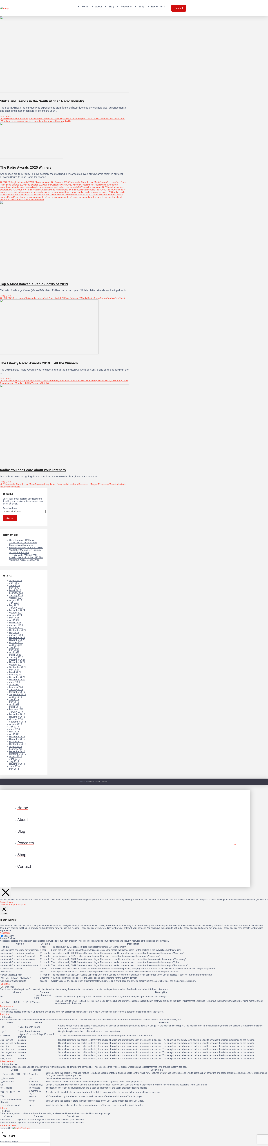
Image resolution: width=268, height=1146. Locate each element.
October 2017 (16, 741)
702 (34, 182)
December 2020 (17, 677)
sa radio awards (31, 197)
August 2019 (15, 697)
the (91, 197)
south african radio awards (77, 197)
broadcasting (22, 118)
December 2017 (17, 736)
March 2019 (15, 707)
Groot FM (84, 184)
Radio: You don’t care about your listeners (33, 470)
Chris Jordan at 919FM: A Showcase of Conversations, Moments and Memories (23, 542)
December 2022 (17, 637)
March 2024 (15, 622)
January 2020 (16, 689)
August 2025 (15, 600)
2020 (2, 182)
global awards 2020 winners (66, 184)
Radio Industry (71, 192)
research (29, 121)
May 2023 (14, 632)
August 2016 (15, 756)
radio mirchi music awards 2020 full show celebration (85, 194)
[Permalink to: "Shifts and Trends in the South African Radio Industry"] (67, 91)
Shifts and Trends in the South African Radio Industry (42, 101)
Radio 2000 (100, 189)
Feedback (73, 484)
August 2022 (15, 645)
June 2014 (14, 766)
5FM (7, 118)
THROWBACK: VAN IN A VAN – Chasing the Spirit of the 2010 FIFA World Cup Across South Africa (26, 557)
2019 (2, 298)
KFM (18, 189)
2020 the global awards (16, 182)
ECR (62, 298)
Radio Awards (113, 189)
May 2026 (14, 588)
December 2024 (17, 610)
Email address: (10, 508)
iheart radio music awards (39, 187)
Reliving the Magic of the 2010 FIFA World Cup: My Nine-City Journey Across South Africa (26, 550)
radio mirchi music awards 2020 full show (39, 194)
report (22, 121)
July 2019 (14, 699)
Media (116, 118)
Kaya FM (11, 189)
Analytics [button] (4, 1014)
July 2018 (14, 726)
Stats (57, 121)
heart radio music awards (101, 184)
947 (10, 298)
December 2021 (17, 660)
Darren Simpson (108, 182)
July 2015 (14, 761)
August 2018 (15, 724)
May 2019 (14, 702)
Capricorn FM (35, 118)
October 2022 (16, 642)
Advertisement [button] (7, 1061)
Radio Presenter (15, 197)
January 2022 (16, 657)
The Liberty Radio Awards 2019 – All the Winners (39, 363)
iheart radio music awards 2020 (67, 187)
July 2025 (14, 603)
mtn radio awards (67, 189)
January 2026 (16, 595)
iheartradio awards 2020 (95, 187)
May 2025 (14, 605)
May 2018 (14, 731)
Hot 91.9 (86, 380)
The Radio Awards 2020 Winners (25, 167)
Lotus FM (44, 189)
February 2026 (16, 593)
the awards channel (102, 197)
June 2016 (14, 759)
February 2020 (16, 687)
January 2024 (16, 625)
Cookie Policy (6, 902)
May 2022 (14, 650)
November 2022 (17, 640)
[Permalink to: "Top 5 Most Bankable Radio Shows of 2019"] (66, 274)
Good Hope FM (105, 118)
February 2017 (16, 749)
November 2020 (17, 679)
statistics (50, 121)
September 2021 (17, 667)
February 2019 (16, 709)
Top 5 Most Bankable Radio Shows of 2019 (34, 284)
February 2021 (16, 674)
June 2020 (14, 682)
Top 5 (122, 298)
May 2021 (14, 669)
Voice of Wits (37, 383)
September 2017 (17, 744)
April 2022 (14, 652)
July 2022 (14, 647)
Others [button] (3, 1108)
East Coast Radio (90, 118)
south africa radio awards (51, 197)
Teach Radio (14, 486)
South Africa (113, 298)
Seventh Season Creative (97, 782)
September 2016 (17, 754)
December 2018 (17, 714)
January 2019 (16, 712)
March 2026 (15, 590)
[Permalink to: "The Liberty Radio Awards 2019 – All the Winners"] (49, 353)
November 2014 (17, 764)
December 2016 (17, 751)
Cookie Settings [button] (7, 904)
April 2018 (14, 734)
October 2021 (16, 665)
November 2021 (17, 662)
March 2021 (15, 672)
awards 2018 (49, 182)
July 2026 (14, 583)
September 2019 (17, 694)
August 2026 (15, 580)
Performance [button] (6, 1006)
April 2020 (14, 684)
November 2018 (17, 717)
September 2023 (17, 630)
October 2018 (16, 719)
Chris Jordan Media (90, 182)
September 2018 (17, 721)
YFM (69, 121)
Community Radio (51, 118)
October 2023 (16, 627)
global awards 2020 (15, 184)
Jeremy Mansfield (98, 380)
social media (40, 121)
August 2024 (15, 615)
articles (12, 118)
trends (63, 121)
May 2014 (14, 769)
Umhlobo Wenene (30, 199)
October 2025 (16, 598)
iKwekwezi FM (85, 484)
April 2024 (14, 620)
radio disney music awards (52, 192)
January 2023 (16, 635)
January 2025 (16, 608)
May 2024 (14, 617)
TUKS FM (17, 199)
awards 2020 (62, 182)
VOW (41, 199)
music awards (82, 189)
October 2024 (16, 612)
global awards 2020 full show (39, 184)
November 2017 (17, 739)
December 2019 (17, 692)
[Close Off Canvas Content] (5, 892)
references (14, 121)
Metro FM (54, 189)
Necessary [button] (5, 933)
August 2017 (15, 746)
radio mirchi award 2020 (102, 192)
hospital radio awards (16, 187)
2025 (2, 118)
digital (62, 118)
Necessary (9, 936)
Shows (103, 298)
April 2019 (14, 704)
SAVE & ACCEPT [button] (8, 1125)
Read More (5, 116)
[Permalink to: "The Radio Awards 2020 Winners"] (31, 158)
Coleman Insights (43, 484)
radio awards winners (28, 192)
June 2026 (14, 585)
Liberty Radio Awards (30, 189)
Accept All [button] (21, 904)
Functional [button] (5, 984)
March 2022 (15, 655)
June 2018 (14, 729)
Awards (39, 182)
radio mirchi (84, 192)
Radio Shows (93, 298)
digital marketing (73, 118)
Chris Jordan (75, 182)
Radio (6, 121)
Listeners (104, 484)
